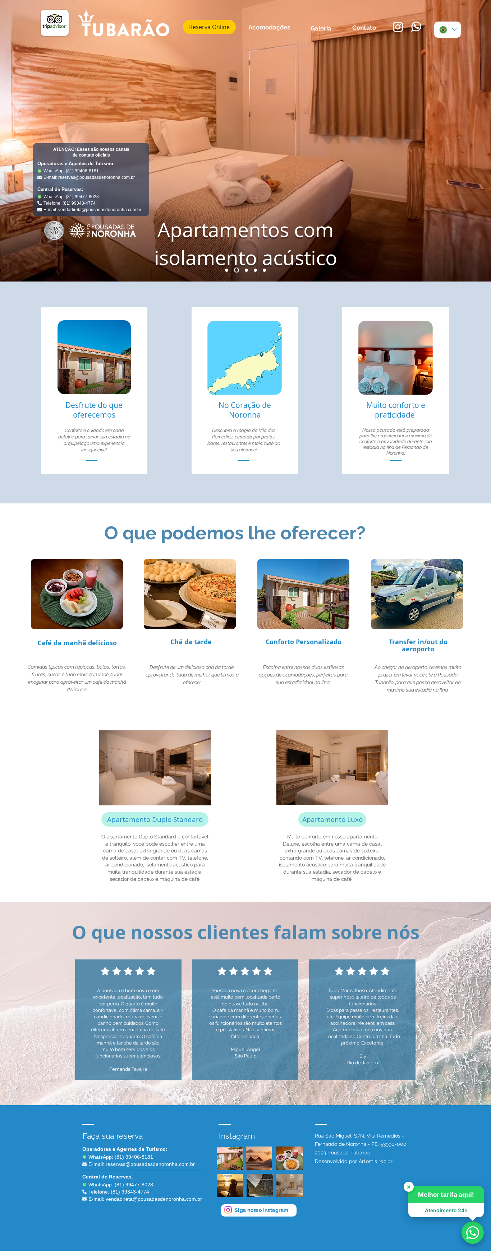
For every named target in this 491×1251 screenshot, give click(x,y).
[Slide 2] (235, 270)
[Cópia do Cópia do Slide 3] (264, 270)
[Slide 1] (226, 270)
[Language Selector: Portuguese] (447, 30)
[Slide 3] (245, 270)
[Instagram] (228, 1210)
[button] (202, 797)
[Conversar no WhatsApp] (473, 1233)
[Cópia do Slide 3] (255, 270)
